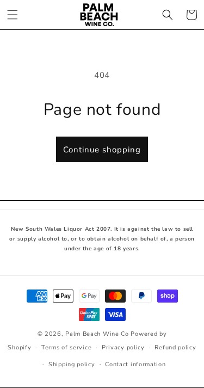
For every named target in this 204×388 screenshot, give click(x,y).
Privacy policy (123, 347)
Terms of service (66, 347)
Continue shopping (102, 149)
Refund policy (175, 347)
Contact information (135, 364)
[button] (12, 15)
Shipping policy (71, 364)
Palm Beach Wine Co (97, 334)
